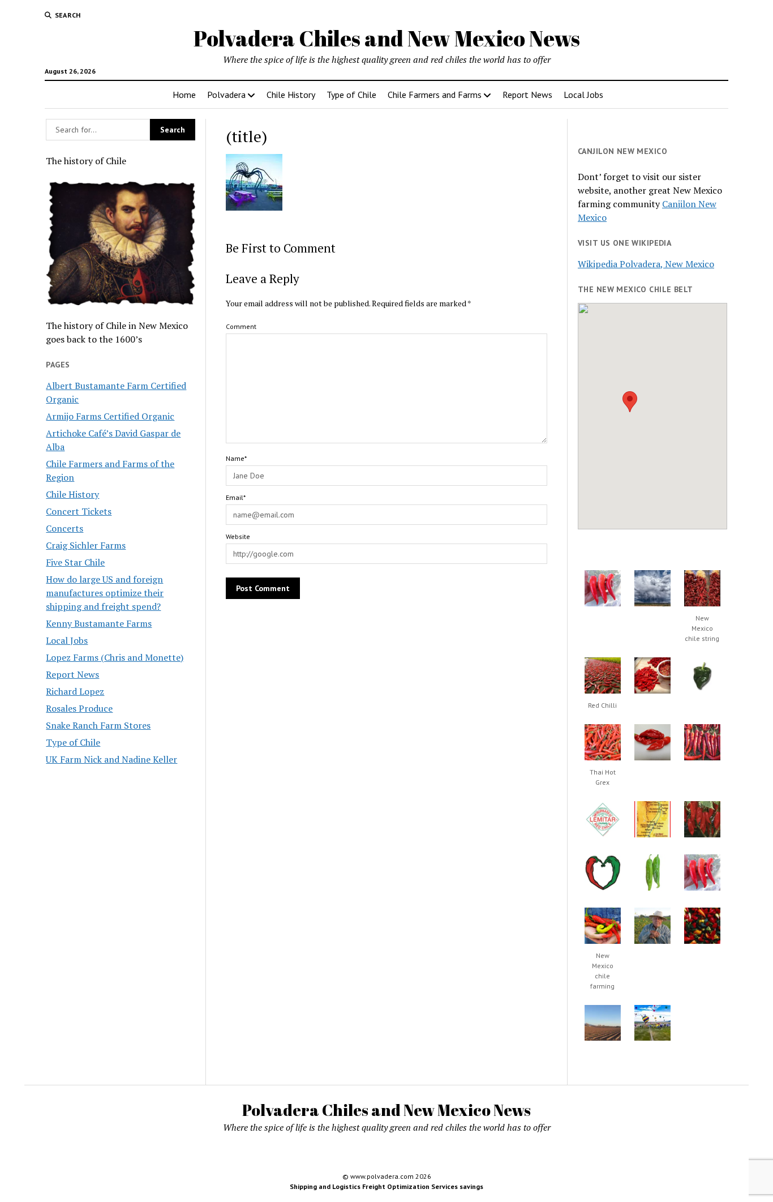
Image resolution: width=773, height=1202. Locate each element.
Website (238, 536)
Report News (527, 94)
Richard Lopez (75, 691)
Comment (241, 326)
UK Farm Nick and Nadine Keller (111, 759)
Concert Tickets (78, 511)
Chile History (291, 94)
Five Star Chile (75, 562)
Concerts (64, 528)
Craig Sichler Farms (86, 545)
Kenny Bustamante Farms (99, 623)
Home (184, 94)
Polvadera (226, 94)
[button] (629, 401)
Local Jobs (583, 94)
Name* (236, 458)
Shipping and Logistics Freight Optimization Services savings (386, 1186)
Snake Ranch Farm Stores (98, 725)
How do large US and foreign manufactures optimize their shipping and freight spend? (105, 593)
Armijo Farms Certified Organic (110, 416)
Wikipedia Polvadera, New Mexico (646, 264)
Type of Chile (351, 94)
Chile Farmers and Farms (435, 94)
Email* (236, 497)
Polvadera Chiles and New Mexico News (387, 38)
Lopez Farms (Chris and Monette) (114, 657)
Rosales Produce (79, 708)
